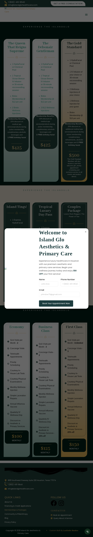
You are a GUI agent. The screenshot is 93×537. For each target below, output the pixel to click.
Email (41, 290)
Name (42, 280)
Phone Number (68, 280)
